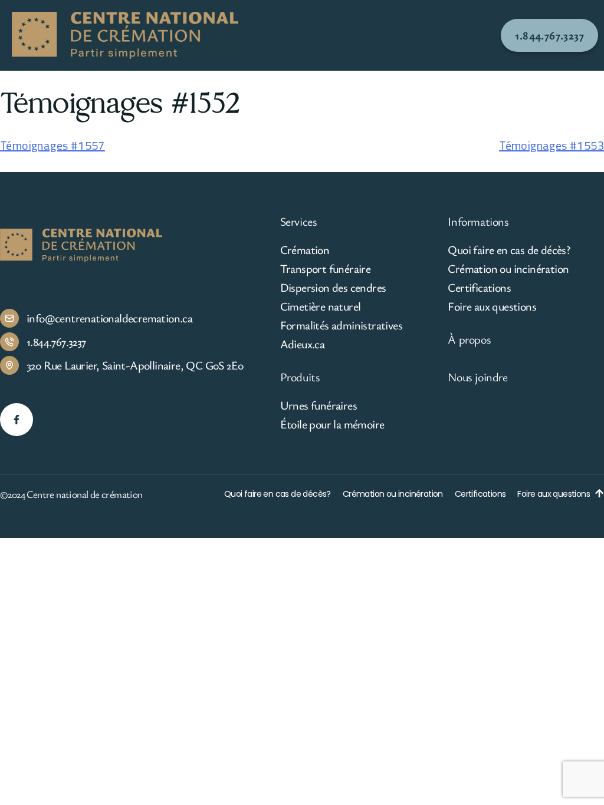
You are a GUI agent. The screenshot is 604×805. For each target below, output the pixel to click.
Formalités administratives (341, 325)
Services (298, 221)
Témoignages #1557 (52, 145)
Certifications (479, 288)
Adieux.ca (302, 344)
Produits (300, 377)
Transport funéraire (325, 269)
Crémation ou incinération (508, 269)
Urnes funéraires (318, 405)
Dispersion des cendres (333, 288)
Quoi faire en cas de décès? (509, 250)
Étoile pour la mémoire (332, 424)
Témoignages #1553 (551, 145)
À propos (469, 339)
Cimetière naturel (320, 306)
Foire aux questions (492, 306)
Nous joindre (477, 377)
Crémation (305, 250)
